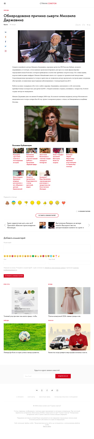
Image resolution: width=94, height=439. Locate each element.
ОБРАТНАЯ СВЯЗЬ (44, 397)
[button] (5, 225)
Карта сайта (47, 426)
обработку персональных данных (55, 268)
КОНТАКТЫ (31, 397)
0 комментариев (84, 211)
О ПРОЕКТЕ (20, 397)
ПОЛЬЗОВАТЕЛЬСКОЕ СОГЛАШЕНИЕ (66, 397)
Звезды (6, 10)
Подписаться (63, 376)
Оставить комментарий (47, 215)
